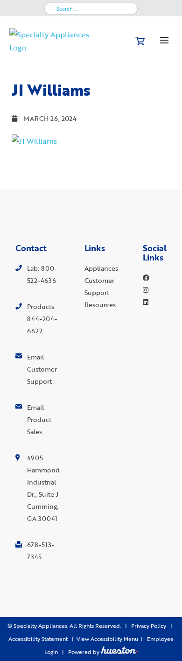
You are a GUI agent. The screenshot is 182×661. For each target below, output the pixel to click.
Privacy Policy (148, 626)
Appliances (101, 268)
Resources (100, 304)
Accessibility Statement (38, 639)
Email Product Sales (39, 419)
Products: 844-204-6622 (42, 318)
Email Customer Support (42, 369)
